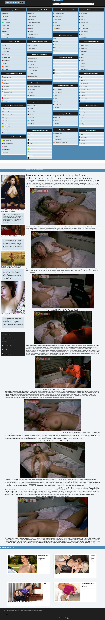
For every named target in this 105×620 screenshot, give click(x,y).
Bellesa (31, 92)
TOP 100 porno (6, 342)
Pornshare (31, 117)
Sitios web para (6, 334)
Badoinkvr (83, 109)
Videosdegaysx (7, 140)
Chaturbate (6, 31)
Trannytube (6, 118)
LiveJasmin (6, 28)
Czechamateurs (85, 28)
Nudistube (6, 83)
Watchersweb (6, 101)
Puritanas (83, 143)
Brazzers (83, 34)
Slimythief (57, 48)
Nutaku (5, 45)
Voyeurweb (6, 98)
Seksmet (83, 134)
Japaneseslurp (32, 158)
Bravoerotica (84, 86)
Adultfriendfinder (59, 79)
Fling (56, 67)
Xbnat (56, 101)
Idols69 (31, 146)
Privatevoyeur (7, 95)
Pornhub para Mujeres (34, 86)
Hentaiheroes (6, 48)
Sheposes (83, 95)
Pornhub (31, 31)
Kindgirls (83, 92)
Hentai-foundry (84, 45)
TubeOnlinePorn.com (34, 22)
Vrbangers (83, 115)
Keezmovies (32, 37)
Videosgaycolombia (8, 143)
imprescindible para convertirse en (60, 181)
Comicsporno (58, 51)
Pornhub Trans (7, 112)
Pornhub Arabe (58, 89)
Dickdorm (5, 152)
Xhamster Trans (7, 109)
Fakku (82, 54)
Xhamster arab (58, 92)
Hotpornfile (32, 120)
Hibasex (57, 107)
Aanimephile (83, 48)
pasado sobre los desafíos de (29, 395)
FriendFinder (58, 61)
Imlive (5, 19)
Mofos (82, 16)
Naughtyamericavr (85, 112)
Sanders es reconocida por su (39, 345)
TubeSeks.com (32, 16)
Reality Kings (84, 13)
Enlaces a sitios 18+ (7, 346)
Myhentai (83, 66)
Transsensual (6, 133)
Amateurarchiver (7, 92)
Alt (55, 70)
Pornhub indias (32, 61)
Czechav (83, 25)
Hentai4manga (84, 69)
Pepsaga (57, 45)
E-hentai (83, 63)
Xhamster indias (33, 58)
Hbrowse (57, 39)
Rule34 (82, 60)
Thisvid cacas (58, 16)
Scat (56, 22)
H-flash (5, 63)
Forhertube (32, 89)
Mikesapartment (85, 31)
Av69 (30, 140)
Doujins (82, 57)
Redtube (31, 25)
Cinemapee (57, 28)
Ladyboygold (6, 127)
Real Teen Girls (7, 77)
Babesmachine (84, 83)
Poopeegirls (58, 19)
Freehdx (31, 73)
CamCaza (5, 13)
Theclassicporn (33, 48)
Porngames (6, 69)
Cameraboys (32, 95)
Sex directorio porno (7, 353)
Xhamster (31, 19)
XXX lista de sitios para (7, 338)
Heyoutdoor (32, 155)
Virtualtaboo (84, 121)
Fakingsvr (83, 124)
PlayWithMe (6, 22)
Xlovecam (6, 34)
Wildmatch (57, 64)
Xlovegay (5, 37)
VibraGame (6, 25)
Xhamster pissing (59, 13)
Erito (30, 152)
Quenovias (6, 86)
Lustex (31, 114)
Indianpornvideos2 (33, 67)
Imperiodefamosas (85, 98)
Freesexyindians (33, 70)
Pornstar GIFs (58, 133)
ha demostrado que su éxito (78, 184)
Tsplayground (6, 124)
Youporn (31, 28)
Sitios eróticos (5, 349)
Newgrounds (6, 60)
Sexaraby (57, 95)
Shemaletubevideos (8, 115)
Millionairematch (59, 73)
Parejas (57, 120)
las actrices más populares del (79, 181)
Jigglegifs (57, 136)
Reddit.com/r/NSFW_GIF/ (61, 142)
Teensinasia (83, 80)
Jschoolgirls (32, 149)
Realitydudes (6, 149)
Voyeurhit (5, 89)
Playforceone (6, 54)
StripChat (5, 16)
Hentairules (84, 51)
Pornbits (31, 108)
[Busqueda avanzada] (92, 4)
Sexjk (56, 98)
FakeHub (83, 19)
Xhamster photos (85, 89)
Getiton (57, 76)
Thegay (5, 146)
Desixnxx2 (31, 64)
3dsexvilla (6, 51)
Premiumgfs (84, 37)
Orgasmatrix (84, 137)
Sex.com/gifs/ (58, 139)
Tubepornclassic (33, 45)
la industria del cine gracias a (59, 180)
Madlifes (57, 123)
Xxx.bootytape (33, 105)
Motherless (58, 104)
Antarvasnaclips (33, 76)
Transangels (6, 130)
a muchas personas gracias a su (43, 354)
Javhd (30, 137)
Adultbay (31, 123)
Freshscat (57, 25)
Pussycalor (83, 101)
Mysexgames (6, 66)
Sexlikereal (83, 118)
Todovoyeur (6, 80)
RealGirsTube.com (33, 34)
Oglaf (56, 42)
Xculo (82, 77)
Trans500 (5, 121)
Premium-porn (84, 22)
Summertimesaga (7, 57)
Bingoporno (83, 140)
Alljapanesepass (33, 143)
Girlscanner (32, 111)
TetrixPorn (31, 13)
